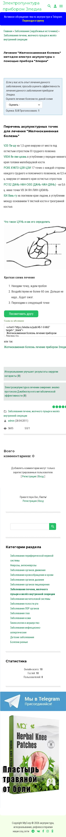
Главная (8, 31)
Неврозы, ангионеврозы (23, 565)
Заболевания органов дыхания (27, 579)
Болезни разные (19, 642)
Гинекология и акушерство (24, 622)
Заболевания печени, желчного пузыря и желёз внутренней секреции (32, 592)
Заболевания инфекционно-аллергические (25, 630)
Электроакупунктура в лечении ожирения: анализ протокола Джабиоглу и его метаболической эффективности (32, 391)
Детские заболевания (22, 637)
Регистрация (29, 476)
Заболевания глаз (20, 613)
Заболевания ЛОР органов (24, 608)
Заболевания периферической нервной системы (31, 558)
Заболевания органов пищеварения (30, 584)
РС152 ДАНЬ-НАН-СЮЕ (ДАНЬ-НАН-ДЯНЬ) (30, 184)
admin (11, 420)
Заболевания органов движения (27, 570)
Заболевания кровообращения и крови (31, 574)
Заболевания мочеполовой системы (30, 598)
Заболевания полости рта (24, 603)
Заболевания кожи (20, 618)
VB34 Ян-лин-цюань (15, 156)
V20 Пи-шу (10, 145)
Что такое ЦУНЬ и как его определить (27, 222)
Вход (41, 476)
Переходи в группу (33, 20)
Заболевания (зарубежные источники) (36, 31)
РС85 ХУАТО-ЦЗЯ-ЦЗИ (17, 168)
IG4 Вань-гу (10, 195)
